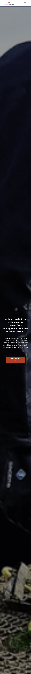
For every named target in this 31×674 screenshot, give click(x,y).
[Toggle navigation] (25, 3)
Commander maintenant (15, 359)
